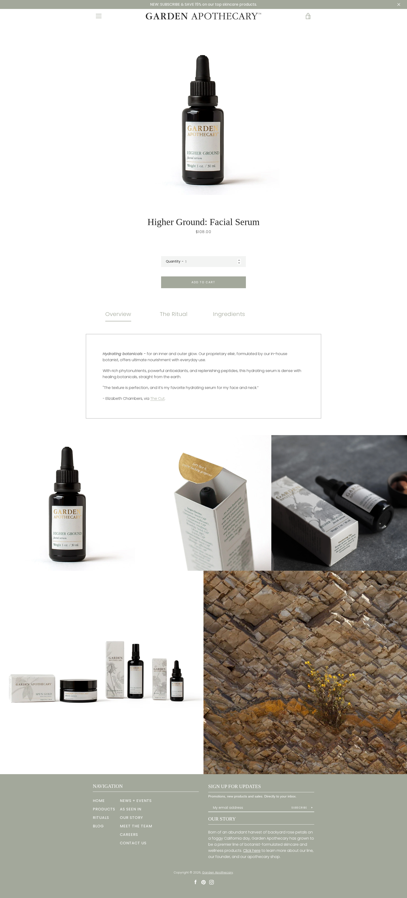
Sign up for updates (234, 786)
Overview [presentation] (118, 314)
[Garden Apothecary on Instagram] (211, 882)
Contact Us (133, 843)
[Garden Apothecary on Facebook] (195, 882)
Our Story (131, 817)
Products (104, 809)
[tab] (118, 314)
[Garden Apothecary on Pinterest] (203, 882)
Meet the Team (136, 826)
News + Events (136, 800)
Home (99, 800)
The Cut (157, 398)
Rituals (101, 817)
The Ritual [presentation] (173, 314)
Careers (129, 834)
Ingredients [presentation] (229, 314)
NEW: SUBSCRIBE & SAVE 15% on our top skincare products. (203, 4)
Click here (251, 850)
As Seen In (130, 809)
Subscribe (299, 807)
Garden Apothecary (217, 872)
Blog (98, 826)
